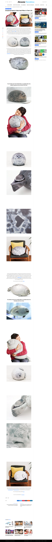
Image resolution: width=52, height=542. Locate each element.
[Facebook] (2, 30)
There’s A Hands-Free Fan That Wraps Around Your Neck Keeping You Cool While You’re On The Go (26, 505)
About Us (42, 540)
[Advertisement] (18, 77)
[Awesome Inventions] (26, 2)
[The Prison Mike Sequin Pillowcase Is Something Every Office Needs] (9, 531)
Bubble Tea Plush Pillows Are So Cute (18, 527)
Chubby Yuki (8, 53)
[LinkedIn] (2, 37)
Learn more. (23, 494)
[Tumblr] (2, 34)
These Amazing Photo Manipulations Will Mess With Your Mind (40, 43)
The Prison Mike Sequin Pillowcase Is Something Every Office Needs (9, 535)
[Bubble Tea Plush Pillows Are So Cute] (19, 523)
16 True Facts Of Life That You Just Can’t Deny (40, 57)
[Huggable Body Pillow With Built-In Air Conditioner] (9, 523)
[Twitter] (2, 31)
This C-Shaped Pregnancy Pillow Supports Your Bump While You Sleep (28, 527)
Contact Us (45, 540)
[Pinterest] (2, 33)
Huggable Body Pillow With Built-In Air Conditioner (9, 527)
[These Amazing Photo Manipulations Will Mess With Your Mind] (41, 38)
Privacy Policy (31, 540)
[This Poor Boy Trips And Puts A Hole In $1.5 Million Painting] (41, 11)
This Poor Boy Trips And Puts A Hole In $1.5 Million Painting (40, 16)
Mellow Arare (19, 277)
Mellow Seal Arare (16, 489)
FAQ (33, 540)
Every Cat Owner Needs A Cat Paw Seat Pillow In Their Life (19, 535)
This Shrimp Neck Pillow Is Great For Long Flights (28, 535)
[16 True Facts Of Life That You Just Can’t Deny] (41, 52)
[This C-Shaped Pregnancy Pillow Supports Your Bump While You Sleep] (28, 523)
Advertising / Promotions (38, 540)
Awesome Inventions (26, 540)
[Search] (46, 5)
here (23, 491)
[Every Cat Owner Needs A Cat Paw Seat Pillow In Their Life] (19, 531)
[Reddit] (2, 36)
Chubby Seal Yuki (10, 489)
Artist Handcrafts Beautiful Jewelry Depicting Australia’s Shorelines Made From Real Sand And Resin (40, 30)
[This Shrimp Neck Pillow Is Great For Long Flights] (28, 531)
